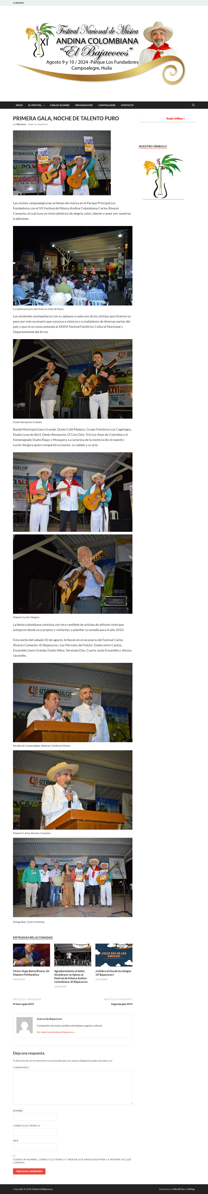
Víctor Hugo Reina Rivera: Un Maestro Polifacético (31, 972)
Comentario (21, 1067)
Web (15, 1140)
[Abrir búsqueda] (193, 105)
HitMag (191, 1189)
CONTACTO (127, 105)
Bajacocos (21, 124)
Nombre (19, 1110)
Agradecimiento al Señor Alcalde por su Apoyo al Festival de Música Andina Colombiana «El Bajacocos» (71, 976)
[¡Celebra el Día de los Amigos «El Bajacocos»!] (113, 956)
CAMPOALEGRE (106, 105)
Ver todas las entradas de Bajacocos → (57, 1032)
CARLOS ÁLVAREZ (60, 105)
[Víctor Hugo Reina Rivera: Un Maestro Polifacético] (31, 956)
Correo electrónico (27, 1125)
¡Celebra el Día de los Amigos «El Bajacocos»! (113, 972)
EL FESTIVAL (35, 105)
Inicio (19, 105)
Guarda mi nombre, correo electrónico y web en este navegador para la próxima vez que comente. (72, 1161)
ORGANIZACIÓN (84, 105)
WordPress (179, 1189)
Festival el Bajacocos (42, 1189)
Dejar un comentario (38, 124)
